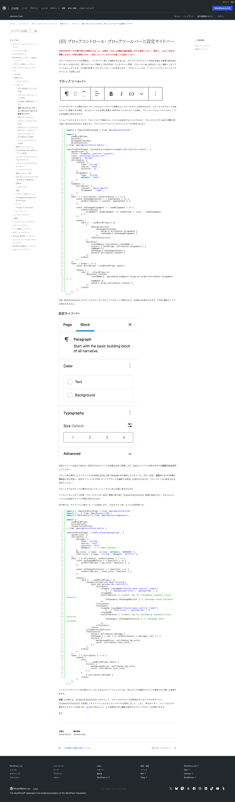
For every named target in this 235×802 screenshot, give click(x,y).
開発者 (99, 774)
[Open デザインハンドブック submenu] (11, 232)
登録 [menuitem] (232, 2)
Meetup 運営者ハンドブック (24, 236)
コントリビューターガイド (24, 222)
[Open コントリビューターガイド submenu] (13, 221)
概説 (16, 218)
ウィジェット (21, 211)
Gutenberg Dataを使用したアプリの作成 (27, 151)
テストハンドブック (20, 225)
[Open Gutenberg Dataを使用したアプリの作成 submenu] (14, 150)
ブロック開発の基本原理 (121, 51)
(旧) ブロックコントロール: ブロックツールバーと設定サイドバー (28, 111)
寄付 (143, 774)
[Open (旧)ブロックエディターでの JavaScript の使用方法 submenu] (14, 176)
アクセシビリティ (23, 81)
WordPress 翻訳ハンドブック (24, 246)
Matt (187, 770)
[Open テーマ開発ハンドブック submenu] (11, 228)
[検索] (35, 31)
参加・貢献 (145, 766)
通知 (18, 190)
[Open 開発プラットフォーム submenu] (14, 146)
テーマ (18, 204)
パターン (56, 777)
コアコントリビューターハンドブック (25, 45)
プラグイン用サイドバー (25, 194)
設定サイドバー (201, 49)
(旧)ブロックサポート (26, 117)
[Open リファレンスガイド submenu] (13, 214)
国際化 (18, 183)
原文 (61, 713)
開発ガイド (64, 24)
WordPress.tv (103, 777)
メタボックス (21, 187)
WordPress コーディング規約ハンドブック (25, 59)
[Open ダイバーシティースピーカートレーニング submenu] (11, 239)
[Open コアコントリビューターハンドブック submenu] (11, 44)
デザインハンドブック (21, 232)
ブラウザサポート (19, 54)
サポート (100, 770)
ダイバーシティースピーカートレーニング (25, 240)
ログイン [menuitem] (226, 2)
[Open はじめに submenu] (13, 74)
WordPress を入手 (222, 8)
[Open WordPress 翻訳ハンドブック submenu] (11, 246)
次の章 (89, 707)
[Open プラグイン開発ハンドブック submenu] (11, 64)
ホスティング (15, 774)
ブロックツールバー (202, 46)
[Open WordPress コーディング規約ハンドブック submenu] (11, 57)
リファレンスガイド (22, 215)
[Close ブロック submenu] (14, 84)
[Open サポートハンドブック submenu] (11, 249)
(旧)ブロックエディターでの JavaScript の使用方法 (27, 178)
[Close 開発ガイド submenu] (13, 77)
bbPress (188, 774)
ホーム (12, 24)
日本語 (35, 789)
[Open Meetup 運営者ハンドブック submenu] (11, 236)
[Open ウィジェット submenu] (14, 211)
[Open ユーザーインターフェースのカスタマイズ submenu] (14, 156)
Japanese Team (16, 16)
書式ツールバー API (23, 173)
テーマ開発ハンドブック (22, 229)
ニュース (13, 770)
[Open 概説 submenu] (13, 218)
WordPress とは (16, 766)
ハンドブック (23, 24)
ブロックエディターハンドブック (44, 24)
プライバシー (15, 777)
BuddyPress (190, 777)
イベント (144, 770)
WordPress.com (191, 766)
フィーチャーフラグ (24, 170)
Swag (144, 777)
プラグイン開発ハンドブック (24, 64)
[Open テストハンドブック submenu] (11, 225)
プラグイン (57, 774)
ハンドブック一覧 (19, 50)
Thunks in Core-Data (24, 208)
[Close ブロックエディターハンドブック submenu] (11, 67)
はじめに (17, 74)
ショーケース (58, 766)
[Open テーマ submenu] (14, 204)
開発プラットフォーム (24, 147)
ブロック (75, 24)
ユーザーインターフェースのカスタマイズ (26, 158)
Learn (99, 766)
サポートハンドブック (21, 250)
